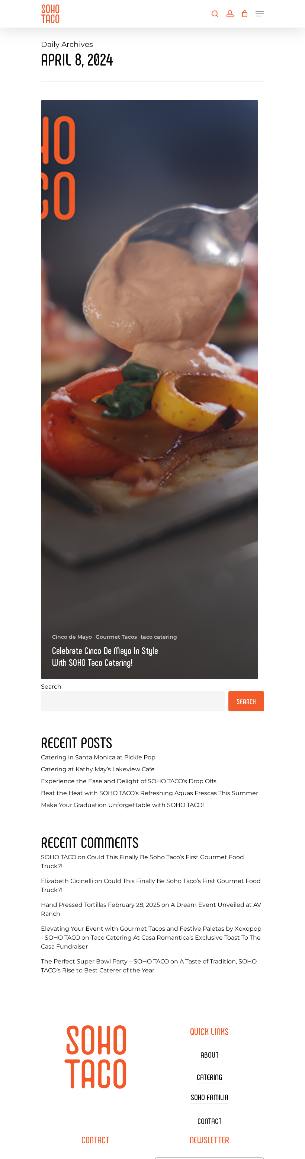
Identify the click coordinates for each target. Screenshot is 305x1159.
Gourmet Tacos (116, 637)
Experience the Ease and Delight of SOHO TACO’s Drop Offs (128, 781)
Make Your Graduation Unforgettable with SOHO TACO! (122, 805)
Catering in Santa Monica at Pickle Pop (98, 757)
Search (51, 686)
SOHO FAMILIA (209, 1097)
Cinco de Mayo (72, 637)
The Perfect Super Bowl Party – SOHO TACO (105, 961)
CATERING (209, 1077)
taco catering (159, 637)
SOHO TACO (58, 857)
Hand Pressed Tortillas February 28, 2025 (100, 904)
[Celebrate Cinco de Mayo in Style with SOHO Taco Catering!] (149, 389)
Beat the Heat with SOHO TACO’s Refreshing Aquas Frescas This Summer (149, 793)
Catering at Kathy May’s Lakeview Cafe (98, 769)
